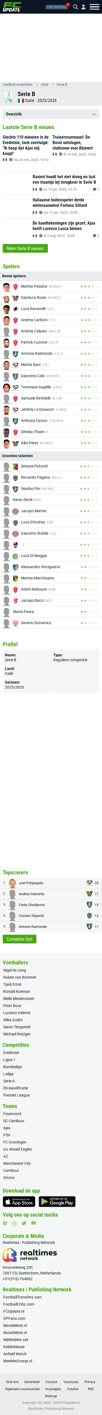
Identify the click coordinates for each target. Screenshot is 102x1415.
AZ (5, 1156)
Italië (44, 84)
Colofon (73, 1389)
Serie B (62, 84)
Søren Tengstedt (17, 1027)
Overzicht (14, 114)
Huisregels (53, 1389)
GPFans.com (14, 1318)
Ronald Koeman (16, 991)
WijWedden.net (15, 1339)
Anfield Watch (15, 1354)
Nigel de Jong (14, 970)
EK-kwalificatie (15, 1088)
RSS (91, 1389)
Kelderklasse (13, 1347)
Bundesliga (12, 1067)
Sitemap (51, 1396)
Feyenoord (12, 1114)
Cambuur (11, 1170)
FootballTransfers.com (22, 1297)
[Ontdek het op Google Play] (57, 1201)
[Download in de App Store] (19, 1201)
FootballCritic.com (18, 1304)
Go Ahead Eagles (17, 1149)
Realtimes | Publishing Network (51, 1409)
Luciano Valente (16, 1013)
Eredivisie (11, 1052)
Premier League (16, 1095)
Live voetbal (56, 7)
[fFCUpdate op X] (24, 1223)
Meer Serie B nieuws (25, 248)
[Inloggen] (81, 7)
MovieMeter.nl (15, 1325)
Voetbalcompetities (18, 84)
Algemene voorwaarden (22, 1389)
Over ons (12, 1382)
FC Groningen (14, 1142)
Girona (9, 1177)
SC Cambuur (13, 1121)
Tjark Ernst (12, 984)
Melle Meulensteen (18, 998)
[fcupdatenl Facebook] (5, 1223)
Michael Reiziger (16, 1034)
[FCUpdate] (12, 6)
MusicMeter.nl (15, 1332)
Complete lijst (19, 939)
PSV (6, 1135)
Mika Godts (13, 1020)
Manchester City (17, 1163)
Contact (51, 1382)
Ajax (7, 1128)
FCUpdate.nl (13, 1311)
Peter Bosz (12, 1005)
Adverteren (32, 1382)
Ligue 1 (9, 1059)
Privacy (90, 1382)
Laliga (8, 1074)
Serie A (9, 1081)
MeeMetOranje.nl (17, 1361)
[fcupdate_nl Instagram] (14, 1223)
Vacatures (70, 1382)
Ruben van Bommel (19, 977)
